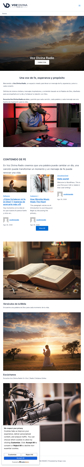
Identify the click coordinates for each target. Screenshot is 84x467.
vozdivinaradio (14, 220)
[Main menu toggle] (79, 5)
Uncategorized (62, 176)
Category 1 (34, 196)
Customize (12, 455)
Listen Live (42, 62)
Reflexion (6, 196)
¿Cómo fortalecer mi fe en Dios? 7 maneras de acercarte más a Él (14, 202)
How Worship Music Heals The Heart (39, 200)
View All (42, 228)
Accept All (20, 458)
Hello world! (63, 179)
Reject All (29, 455)
